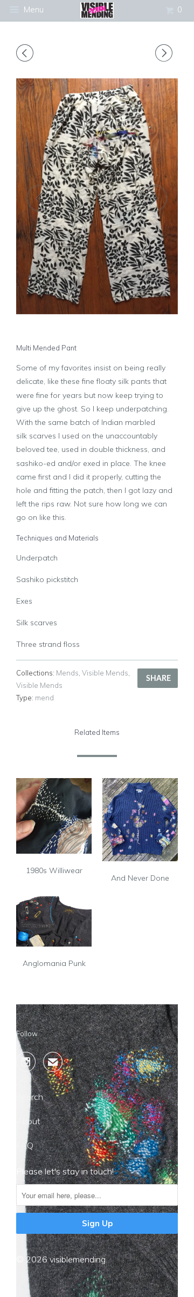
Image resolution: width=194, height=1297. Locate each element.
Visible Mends (105, 672)
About (28, 1121)
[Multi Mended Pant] (97, 196)
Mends (67, 672)
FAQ (24, 1145)
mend (44, 697)
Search (29, 1096)
